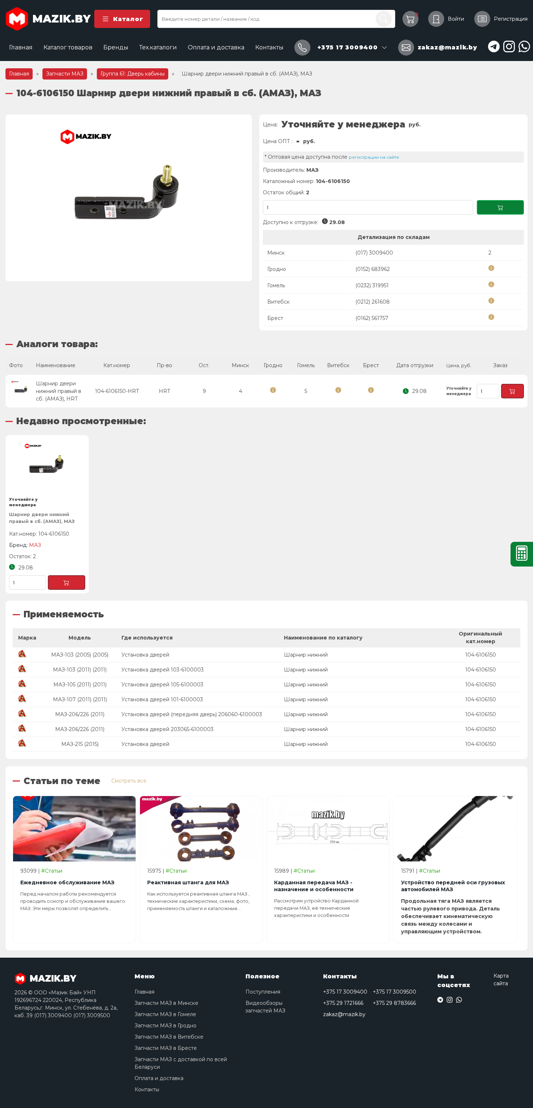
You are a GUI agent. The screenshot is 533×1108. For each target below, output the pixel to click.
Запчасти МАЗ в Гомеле (165, 1014)
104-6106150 (480, 655)
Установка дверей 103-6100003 (162, 669)
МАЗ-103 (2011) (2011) (80, 669)
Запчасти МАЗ (64, 73)
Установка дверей (145, 655)
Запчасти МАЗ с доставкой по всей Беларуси (181, 1063)
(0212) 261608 (372, 302)
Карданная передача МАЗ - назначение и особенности (314, 886)
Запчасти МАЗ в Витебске (169, 1037)
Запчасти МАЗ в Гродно (166, 1025)
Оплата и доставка (216, 47)
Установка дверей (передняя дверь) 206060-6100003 (191, 714)
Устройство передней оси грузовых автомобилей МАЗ (453, 886)
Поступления (262, 992)
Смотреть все (128, 781)
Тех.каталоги (158, 47)
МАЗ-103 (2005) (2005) (79, 655)
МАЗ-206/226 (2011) (79, 714)
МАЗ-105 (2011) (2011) (80, 684)
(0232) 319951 (372, 285)
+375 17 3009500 (394, 992)
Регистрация (511, 19)
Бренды (115, 47)
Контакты (269, 47)
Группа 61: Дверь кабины (132, 73)
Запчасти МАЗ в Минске (166, 1003)
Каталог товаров (68, 47)
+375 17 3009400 (345, 992)
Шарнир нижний (306, 655)
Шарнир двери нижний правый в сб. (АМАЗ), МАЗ (42, 518)
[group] (128, 197)
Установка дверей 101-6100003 (162, 699)
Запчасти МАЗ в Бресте (166, 1048)
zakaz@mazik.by (344, 1014)
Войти (456, 19)
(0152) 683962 (372, 269)
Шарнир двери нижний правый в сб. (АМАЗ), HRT (58, 391)
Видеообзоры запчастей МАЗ (265, 1007)
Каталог (128, 19)
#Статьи (51, 871)
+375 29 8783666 (394, 1003)
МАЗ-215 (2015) (80, 744)
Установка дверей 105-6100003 (162, 684)
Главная (21, 47)
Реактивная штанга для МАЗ (188, 882)
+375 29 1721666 (343, 1003)
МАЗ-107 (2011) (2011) (80, 699)
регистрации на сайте (374, 157)
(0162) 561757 (371, 318)
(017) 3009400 (374, 252)
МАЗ (312, 170)
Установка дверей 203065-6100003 (167, 729)
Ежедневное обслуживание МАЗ (67, 882)
